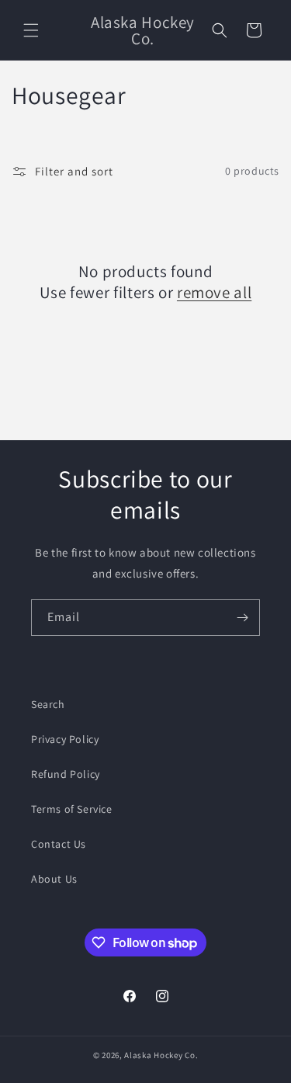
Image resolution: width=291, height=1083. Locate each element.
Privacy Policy (65, 739)
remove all (214, 292)
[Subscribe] (242, 617)
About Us (54, 879)
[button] (31, 30)
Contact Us (58, 844)
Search (48, 704)
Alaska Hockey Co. (161, 1055)
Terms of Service (72, 809)
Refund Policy (65, 774)
